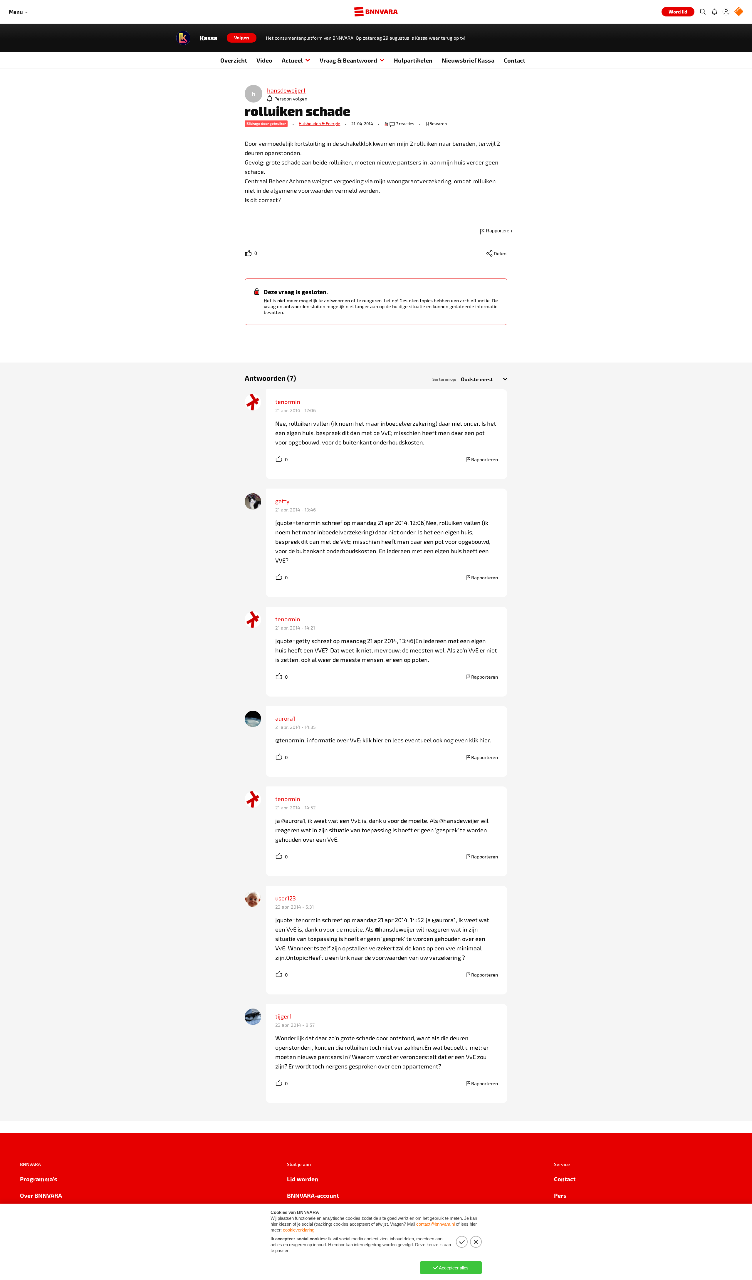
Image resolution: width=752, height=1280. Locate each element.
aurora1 (285, 718)
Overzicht (233, 60)
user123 (285, 898)
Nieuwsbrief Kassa (468, 60)
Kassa (208, 37)
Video (264, 60)
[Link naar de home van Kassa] (183, 38)
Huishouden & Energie (319, 123)
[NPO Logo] (738, 12)
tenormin (287, 401)
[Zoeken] (702, 11)
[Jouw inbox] (714, 12)
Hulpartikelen (413, 60)
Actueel (292, 60)
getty (282, 500)
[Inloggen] (726, 11)
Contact (514, 60)
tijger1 (283, 1016)
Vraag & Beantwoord (348, 60)
